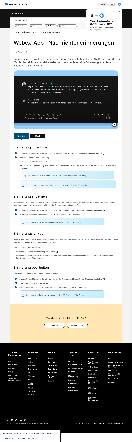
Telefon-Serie (51, 376)
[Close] (58, 432)
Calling (10, 371)
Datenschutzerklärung (98, 423)
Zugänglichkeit (93, 374)
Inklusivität (92, 377)
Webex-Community (92, 388)
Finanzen (71, 371)
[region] (30, 436)
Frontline (71, 380)
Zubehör (51, 381)
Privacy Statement (10, 438)
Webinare (31, 376)
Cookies (109, 423)
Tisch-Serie (52, 365)
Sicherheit (32, 391)
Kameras (51, 362)
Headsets (51, 358)
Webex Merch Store (115, 379)
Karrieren (111, 382)
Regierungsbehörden (76, 368)
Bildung (71, 361)
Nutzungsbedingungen (83, 423)
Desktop (21, 136)
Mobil (37, 136)
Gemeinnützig (73, 383)
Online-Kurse (93, 367)
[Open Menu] (126, 4)
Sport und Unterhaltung (73, 375)
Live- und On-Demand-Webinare (93, 382)
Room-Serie (52, 369)
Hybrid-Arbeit (73, 390)
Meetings (11, 368)
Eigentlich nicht (77, 325)
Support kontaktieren (116, 362)
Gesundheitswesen (75, 364)
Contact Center (31, 383)
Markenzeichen (118, 423)
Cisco (110, 358)
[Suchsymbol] (99, 4)
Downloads (92, 358)
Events (30, 379)
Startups (71, 387)
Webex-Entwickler (92, 393)
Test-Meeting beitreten (93, 362)
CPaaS (30, 388)
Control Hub (32, 395)
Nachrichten (12, 375)
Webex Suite (32, 358)
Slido (30, 372)
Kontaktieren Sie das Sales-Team (115, 366)
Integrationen (93, 370)
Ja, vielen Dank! (55, 325)
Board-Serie (52, 372)
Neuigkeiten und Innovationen (93, 398)
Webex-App (12, 364)
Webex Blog (112, 370)
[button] (119, 4)
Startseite (15, 13)
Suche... (103, 4)
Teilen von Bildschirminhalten (15, 379)
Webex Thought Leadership (114, 374)
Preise (10, 361)
